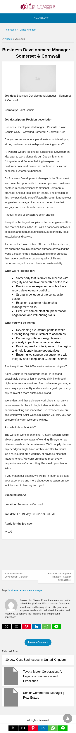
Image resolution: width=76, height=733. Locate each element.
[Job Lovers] (38, 8)
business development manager (25, 590)
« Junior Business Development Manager (16, 575)
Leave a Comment (38, 642)
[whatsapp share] (47, 628)
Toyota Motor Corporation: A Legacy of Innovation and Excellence (42, 676)
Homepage (10, 30)
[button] (38, 18)
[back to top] (67, 718)
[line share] (56, 628)
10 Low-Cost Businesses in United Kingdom (35, 659)
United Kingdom (28, 30)
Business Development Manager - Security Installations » (59, 576)
